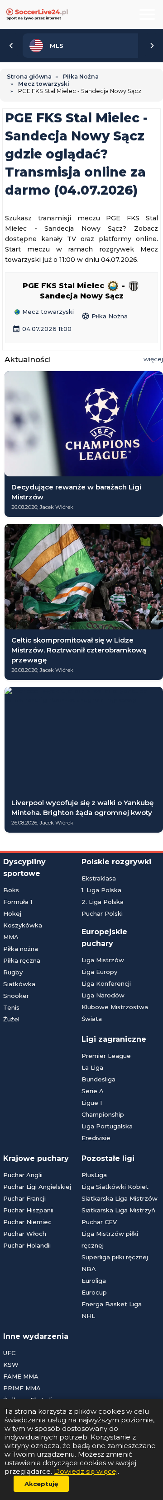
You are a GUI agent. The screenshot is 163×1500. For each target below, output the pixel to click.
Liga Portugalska (107, 1126)
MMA (11, 937)
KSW (11, 1364)
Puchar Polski (102, 913)
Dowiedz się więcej (86, 1471)
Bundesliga (98, 1079)
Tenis (11, 1007)
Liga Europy (99, 971)
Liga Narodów (103, 995)
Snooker (16, 995)
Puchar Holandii (27, 1245)
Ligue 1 (92, 1102)
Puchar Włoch (24, 1233)
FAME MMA (20, 1376)
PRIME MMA (22, 1388)
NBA (89, 1268)
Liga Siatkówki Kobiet (115, 1186)
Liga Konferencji (106, 983)
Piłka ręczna (21, 960)
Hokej (12, 913)
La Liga (92, 1067)
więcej (153, 359)
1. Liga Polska (101, 890)
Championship (103, 1114)
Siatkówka (19, 984)
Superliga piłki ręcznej (115, 1257)
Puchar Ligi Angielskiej (37, 1186)
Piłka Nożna (105, 316)
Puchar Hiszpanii (28, 1210)
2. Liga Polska (103, 901)
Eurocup (94, 1292)
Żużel (11, 1019)
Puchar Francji (24, 1198)
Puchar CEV (99, 1221)
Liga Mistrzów (103, 960)
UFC (9, 1352)
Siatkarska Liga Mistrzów (120, 1198)
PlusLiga (94, 1175)
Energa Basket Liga (112, 1304)
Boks (11, 890)
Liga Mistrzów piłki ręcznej (110, 1239)
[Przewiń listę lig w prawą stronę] (151, 45)
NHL (88, 1315)
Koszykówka (22, 925)
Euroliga (94, 1280)
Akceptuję (41, 1483)
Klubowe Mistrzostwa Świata (115, 1012)
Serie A (93, 1091)
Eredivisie (96, 1137)
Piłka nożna (20, 948)
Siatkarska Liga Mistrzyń (118, 1210)
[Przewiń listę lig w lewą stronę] (11, 45)
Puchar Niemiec (27, 1221)
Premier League (106, 1055)
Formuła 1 (17, 901)
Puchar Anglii (23, 1175)
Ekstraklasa (99, 878)
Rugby (13, 972)
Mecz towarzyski (47, 312)
